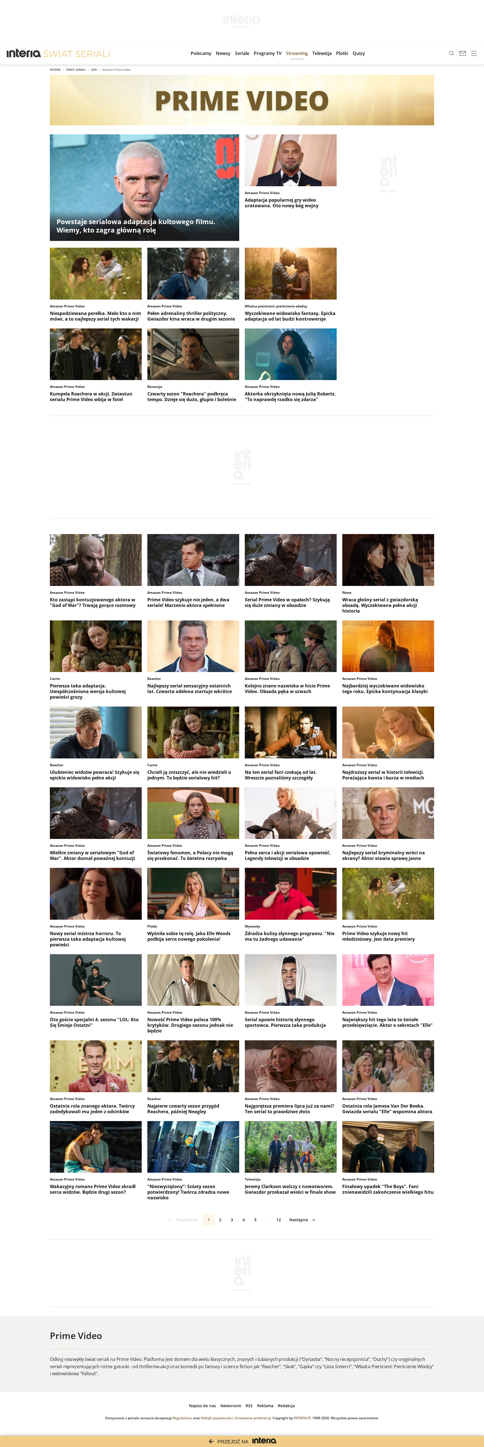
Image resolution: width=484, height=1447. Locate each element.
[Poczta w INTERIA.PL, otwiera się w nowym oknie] (462, 53)
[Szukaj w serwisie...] (451, 53)
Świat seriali (76, 70)
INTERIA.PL (302, 1418)
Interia (55, 70)
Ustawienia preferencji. (253, 1418)
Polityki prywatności (217, 1418)
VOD (94, 70)
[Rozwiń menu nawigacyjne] (474, 53)
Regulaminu (182, 1418)
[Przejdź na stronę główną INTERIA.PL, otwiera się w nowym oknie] (24, 53)
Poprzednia (187, 1219)
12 (278, 1219)
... (267, 1219)
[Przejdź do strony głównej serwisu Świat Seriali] (76, 53)
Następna (298, 1219)
